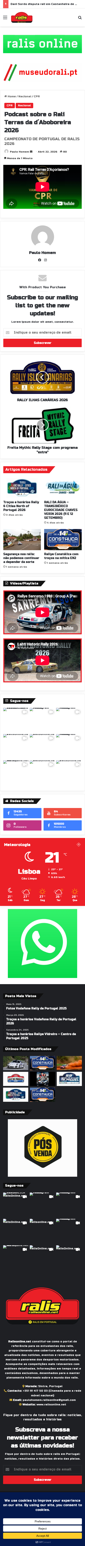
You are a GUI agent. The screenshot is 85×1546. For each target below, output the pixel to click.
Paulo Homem (19, 151)
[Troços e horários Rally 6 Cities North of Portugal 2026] (22, 487)
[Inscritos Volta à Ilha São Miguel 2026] (69, 1079)
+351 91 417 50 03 (35, 1390)
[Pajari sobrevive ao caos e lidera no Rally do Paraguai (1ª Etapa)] (69, 1063)
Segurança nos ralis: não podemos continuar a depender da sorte (21, 558)
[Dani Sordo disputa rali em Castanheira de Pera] (42, 1079)
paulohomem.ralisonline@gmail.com (49, 1400)
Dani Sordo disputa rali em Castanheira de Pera (46, 4)
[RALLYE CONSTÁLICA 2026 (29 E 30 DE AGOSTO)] (42, 1063)
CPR (37, 96)
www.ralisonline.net (51, 1404)
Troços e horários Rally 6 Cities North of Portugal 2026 (21, 506)
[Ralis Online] (21, 17)
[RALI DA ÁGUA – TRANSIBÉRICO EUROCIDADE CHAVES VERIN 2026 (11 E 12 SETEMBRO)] (63, 487)
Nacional (24, 96)
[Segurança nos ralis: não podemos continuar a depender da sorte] (22, 539)
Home (11, 96)
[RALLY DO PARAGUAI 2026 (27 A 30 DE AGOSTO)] (15, 1079)
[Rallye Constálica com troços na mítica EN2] (63, 539)
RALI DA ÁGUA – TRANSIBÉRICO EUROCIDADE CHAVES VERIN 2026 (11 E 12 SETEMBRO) (61, 510)
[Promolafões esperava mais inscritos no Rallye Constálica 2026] (42, 1095)
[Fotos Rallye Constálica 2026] (15, 1063)
